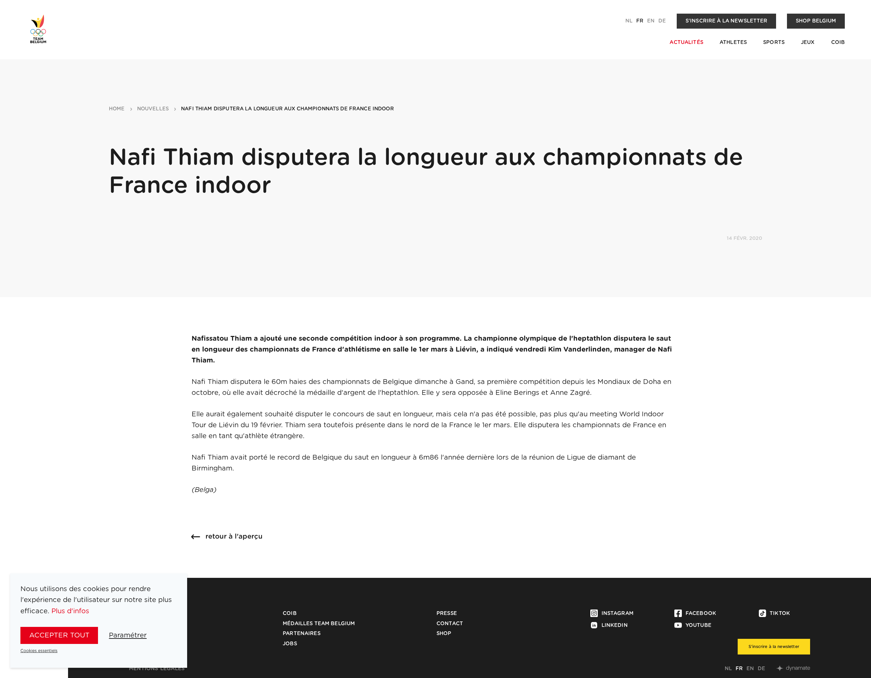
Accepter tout (59, 635)
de (662, 21)
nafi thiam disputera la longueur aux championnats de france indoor (287, 109)
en (651, 21)
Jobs (290, 643)
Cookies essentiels (38, 651)
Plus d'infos (70, 611)
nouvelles (153, 109)
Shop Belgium (816, 21)
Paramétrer (128, 635)
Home (117, 109)
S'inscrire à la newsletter (727, 21)
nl (628, 21)
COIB (838, 42)
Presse (447, 613)
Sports (774, 42)
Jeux (808, 42)
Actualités (686, 42)
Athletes (733, 42)
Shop (444, 633)
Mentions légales (157, 668)
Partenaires (302, 633)
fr (639, 21)
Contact (450, 623)
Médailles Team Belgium (319, 623)
